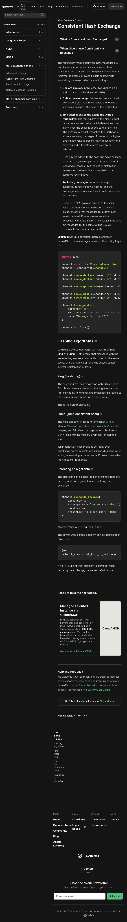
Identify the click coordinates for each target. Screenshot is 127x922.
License (114, 819)
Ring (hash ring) (56, 753)
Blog (50, 6)
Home (56, 819)
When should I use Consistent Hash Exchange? (83, 50)
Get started (116, 6)
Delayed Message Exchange (21, 90)
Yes (79, 715)
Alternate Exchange (16, 73)
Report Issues (76, 827)
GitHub (101, 6)
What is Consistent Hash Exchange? (83, 39)
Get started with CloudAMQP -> (77, 651)
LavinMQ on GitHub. (99, 689)
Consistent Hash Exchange (20, 78)
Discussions (98, 825)
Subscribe (114, 896)
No (85, 715)
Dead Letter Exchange (18, 84)
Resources (78, 6)
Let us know (107, 701)
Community (62, 6)
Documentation (62, 825)
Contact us (88, 870)
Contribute (78, 819)
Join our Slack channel (82, 685)
